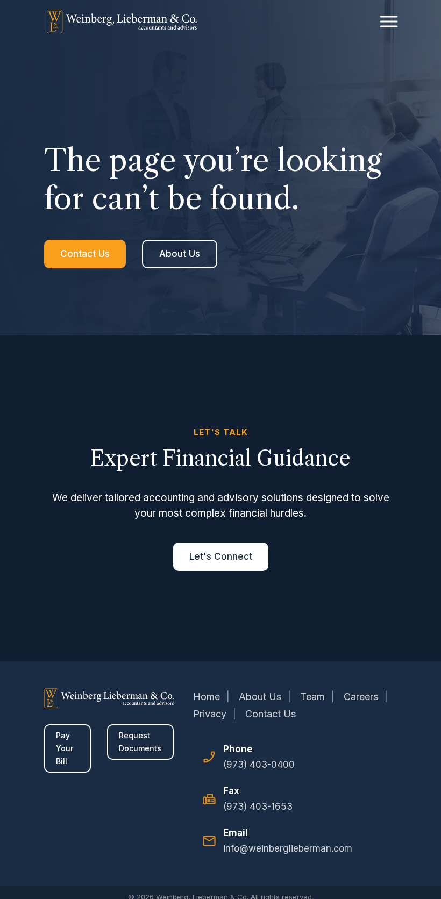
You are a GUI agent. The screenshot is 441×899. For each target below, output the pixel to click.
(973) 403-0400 (259, 764)
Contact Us (85, 253)
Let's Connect (220, 556)
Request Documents (140, 742)
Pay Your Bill (64, 748)
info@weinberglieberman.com (287, 848)
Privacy (209, 713)
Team (312, 696)
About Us (179, 253)
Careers (361, 696)
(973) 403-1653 (258, 806)
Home (206, 696)
